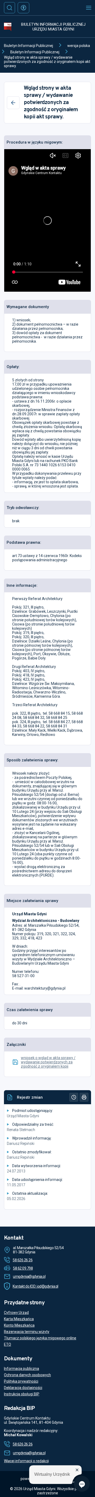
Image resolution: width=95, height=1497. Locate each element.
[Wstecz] (13, 102)
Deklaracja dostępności (23, 1388)
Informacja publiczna (21, 1368)
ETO (7, 1344)
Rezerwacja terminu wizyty (26, 1332)
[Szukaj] (9, 7)
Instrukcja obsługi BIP (21, 1394)
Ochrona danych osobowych (27, 1375)
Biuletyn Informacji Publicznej (28, 46)
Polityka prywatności (21, 1381)
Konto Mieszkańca (19, 1325)
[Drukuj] (84, 1097)
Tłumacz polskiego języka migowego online (40, 1338)
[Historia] (73, 1097)
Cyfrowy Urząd (16, 1312)
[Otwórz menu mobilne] (88, 7)
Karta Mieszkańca (19, 1319)
